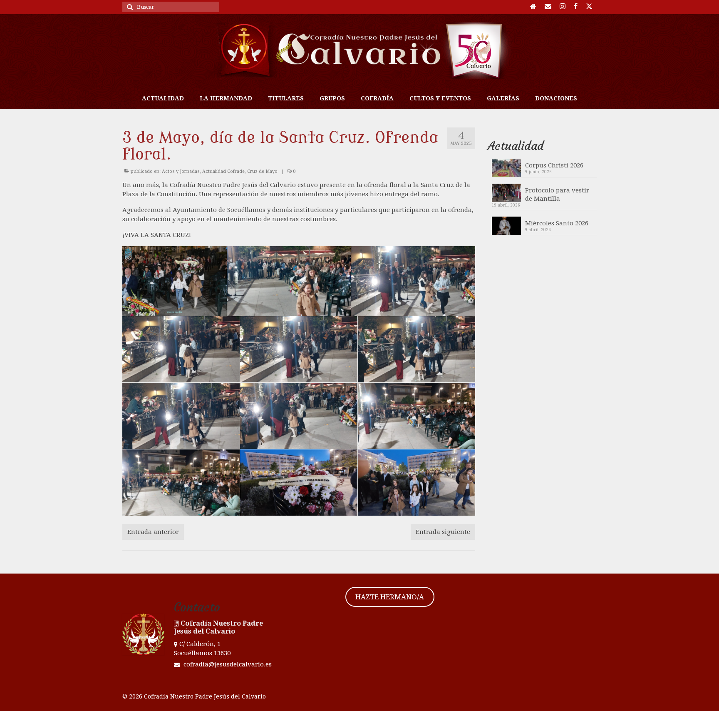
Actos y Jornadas (181, 171)
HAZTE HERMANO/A (389, 597)
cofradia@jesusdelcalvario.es (227, 664)
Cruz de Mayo (262, 171)
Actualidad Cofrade (223, 171)
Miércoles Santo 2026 (556, 223)
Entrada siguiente (443, 532)
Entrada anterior (153, 532)
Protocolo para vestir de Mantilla (557, 194)
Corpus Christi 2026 (554, 165)
